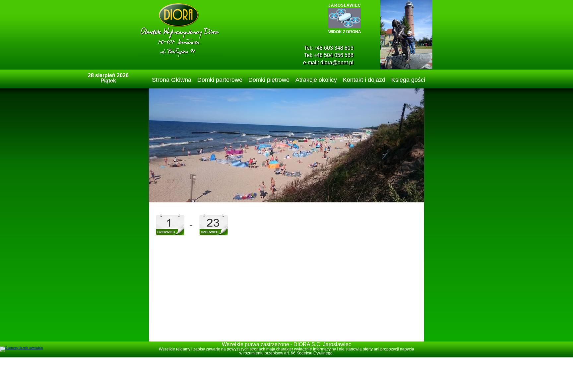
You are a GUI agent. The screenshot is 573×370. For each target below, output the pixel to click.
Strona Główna (171, 80)
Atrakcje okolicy (316, 80)
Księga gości (408, 80)
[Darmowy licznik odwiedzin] (21, 347)
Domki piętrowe (268, 80)
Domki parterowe (219, 80)
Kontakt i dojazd (364, 80)
